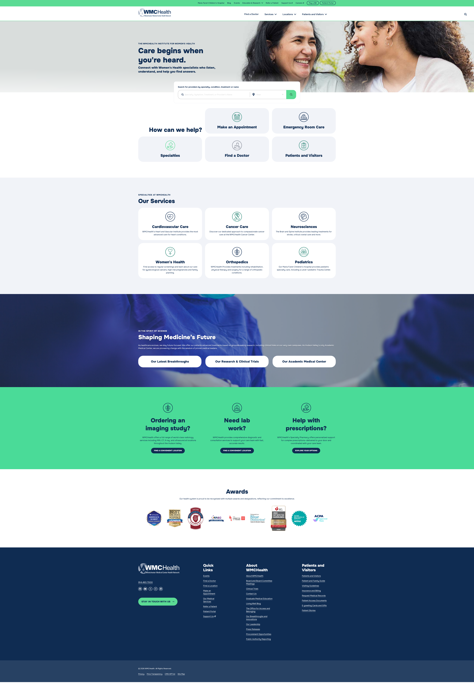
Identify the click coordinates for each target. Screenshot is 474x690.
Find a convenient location (168, 450)
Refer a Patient (210, 606)
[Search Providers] (291, 94)
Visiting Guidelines (310, 585)
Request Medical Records (314, 595)
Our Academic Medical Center (304, 361)
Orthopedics (237, 262)
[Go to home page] (158, 568)
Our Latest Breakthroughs (170, 361)
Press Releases (253, 629)
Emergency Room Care (303, 127)
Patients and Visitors (313, 14)
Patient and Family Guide (313, 581)
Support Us (208, 616)
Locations (288, 14)
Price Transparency (154, 674)
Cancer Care (237, 226)
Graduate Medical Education (259, 598)
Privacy (141, 674)
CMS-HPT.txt (170, 674)
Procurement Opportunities (258, 634)
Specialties (170, 155)
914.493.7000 (145, 582)
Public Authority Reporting (258, 639)
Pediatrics (304, 262)
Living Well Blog (253, 603)
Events (206, 576)
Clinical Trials (252, 588)
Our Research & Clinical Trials (237, 361)
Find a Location (210, 585)
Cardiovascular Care (170, 226)
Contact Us (251, 593)
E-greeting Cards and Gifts (314, 605)
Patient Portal (209, 611)
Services (269, 14)
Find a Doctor (251, 14)
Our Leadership (253, 624)
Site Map (181, 674)
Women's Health (170, 262)
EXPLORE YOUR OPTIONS (306, 450)
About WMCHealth (254, 576)
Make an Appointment (237, 127)
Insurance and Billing (311, 590)
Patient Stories (309, 610)
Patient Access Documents (314, 600)
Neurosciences (304, 226)
